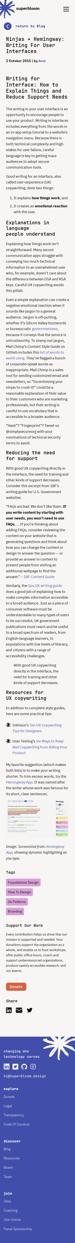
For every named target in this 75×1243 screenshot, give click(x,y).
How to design (19, 892)
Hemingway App (19, 782)
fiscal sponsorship (18, 1229)
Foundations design (23, 882)
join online (12, 1219)
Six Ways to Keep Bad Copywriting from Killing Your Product (39, 747)
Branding (15, 911)
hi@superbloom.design (25, 1076)
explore (11, 1089)
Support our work (24, 925)
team (8, 1176)
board (8, 1167)
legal (8, 1106)
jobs (7, 1201)
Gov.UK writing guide (45, 585)
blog (7, 1149)
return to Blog (30, 26)
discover (12, 1141)
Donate (16, 986)
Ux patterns (17, 901)
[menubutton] (63, 6)
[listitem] (6, 1067)
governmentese (44, 328)
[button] (37, 22)
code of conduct (16, 1124)
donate (9, 1096)
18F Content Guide (39, 576)
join (8, 1193)
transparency (14, 1115)
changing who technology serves (22, 1054)
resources (12, 1158)
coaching (11, 1210)
